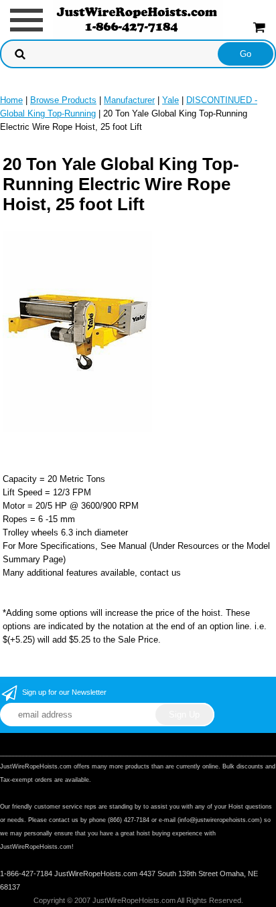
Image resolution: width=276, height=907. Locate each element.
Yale (170, 100)
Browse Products (63, 100)
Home (11, 100)
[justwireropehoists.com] (138, 19)
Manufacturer (129, 100)
